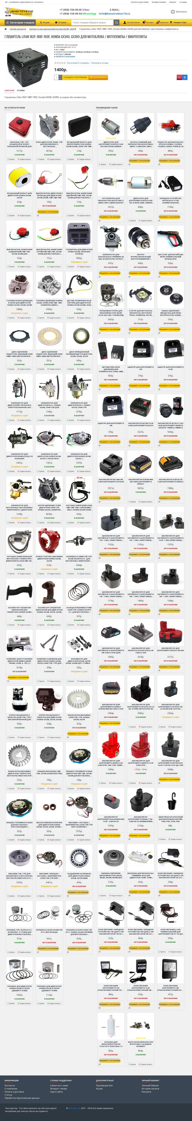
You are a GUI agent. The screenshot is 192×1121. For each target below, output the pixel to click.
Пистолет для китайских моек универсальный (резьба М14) (170, 256)
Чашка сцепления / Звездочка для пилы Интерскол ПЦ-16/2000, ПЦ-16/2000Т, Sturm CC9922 (170, 313)
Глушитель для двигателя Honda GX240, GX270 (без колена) (79, 251)
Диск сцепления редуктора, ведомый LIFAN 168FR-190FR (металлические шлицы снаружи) (19, 354)
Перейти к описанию (65, 57)
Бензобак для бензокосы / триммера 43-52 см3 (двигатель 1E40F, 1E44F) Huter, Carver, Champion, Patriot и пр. (140, 875)
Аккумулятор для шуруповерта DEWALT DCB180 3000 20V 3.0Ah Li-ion (111, 706)
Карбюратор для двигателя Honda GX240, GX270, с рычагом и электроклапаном (49, 456)
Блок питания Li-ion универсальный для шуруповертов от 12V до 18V (170, 931)
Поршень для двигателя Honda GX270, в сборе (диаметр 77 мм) (49, 988)
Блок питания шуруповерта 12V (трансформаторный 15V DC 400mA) (110, 988)
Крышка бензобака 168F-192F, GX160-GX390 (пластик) (49, 772)
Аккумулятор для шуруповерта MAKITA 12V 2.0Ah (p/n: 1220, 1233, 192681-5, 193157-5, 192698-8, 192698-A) (111, 763)
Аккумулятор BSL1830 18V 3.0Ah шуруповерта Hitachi (111, 480)
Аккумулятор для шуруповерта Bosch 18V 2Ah (170, 649)
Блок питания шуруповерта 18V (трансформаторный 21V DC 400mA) (170, 988)
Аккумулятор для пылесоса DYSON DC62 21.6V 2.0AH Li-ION (140, 650)
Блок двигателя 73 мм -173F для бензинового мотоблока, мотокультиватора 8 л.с (49, 144)
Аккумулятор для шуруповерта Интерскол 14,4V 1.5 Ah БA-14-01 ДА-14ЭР (170, 763)
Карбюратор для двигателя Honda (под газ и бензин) (19, 456)
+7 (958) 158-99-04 (77, 13)
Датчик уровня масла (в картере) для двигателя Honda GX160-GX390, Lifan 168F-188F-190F (79, 303)
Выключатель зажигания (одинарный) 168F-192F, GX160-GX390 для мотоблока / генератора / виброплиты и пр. (19, 251)
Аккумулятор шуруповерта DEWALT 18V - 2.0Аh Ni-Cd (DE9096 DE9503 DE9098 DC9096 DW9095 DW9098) (140, 819)
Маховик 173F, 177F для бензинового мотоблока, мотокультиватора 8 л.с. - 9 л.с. (19, 876)
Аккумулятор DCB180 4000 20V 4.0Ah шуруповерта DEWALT (141, 481)
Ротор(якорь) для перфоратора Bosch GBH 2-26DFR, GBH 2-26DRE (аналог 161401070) (111, 200)
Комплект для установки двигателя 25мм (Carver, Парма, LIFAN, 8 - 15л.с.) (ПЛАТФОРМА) (19, 661)
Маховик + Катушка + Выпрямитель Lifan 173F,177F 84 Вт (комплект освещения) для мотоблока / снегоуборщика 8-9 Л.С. (79, 824)
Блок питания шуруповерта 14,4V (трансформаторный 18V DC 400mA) (140, 988)
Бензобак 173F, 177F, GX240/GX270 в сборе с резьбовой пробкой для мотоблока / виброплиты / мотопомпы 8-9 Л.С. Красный (19, 144)
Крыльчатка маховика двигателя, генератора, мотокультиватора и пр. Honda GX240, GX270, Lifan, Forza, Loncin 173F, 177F (19, 773)
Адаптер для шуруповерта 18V (111, 424)
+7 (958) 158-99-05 (74, 9)
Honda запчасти (18, 29)
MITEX (74, 47)
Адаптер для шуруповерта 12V (141, 368)
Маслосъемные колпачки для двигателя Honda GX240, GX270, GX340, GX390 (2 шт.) (49, 824)
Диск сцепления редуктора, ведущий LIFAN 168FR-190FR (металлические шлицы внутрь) (49, 354)
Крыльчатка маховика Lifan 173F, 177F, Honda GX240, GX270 (79, 717)
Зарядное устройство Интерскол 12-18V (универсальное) (170, 200)
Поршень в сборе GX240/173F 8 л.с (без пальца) (49, 931)
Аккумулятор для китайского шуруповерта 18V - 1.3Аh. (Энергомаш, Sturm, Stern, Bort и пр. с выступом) (171, 594)
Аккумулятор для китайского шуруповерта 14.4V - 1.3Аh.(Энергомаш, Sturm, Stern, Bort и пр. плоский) (171, 538)
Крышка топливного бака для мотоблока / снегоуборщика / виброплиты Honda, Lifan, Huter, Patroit (19, 824)
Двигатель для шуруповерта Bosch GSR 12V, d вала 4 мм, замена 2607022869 (140, 200)
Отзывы (21, 90)
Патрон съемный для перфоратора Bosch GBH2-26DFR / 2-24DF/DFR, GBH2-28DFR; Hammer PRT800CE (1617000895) (140, 144)
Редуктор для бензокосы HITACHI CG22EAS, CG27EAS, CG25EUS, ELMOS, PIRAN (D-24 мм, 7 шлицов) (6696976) (170, 144)
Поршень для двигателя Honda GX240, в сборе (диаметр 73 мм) (19, 988)
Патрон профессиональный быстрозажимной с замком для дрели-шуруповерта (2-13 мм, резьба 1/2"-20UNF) (141, 256)
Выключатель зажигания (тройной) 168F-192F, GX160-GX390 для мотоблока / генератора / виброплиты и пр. (49, 251)
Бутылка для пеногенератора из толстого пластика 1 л (110, 1044)
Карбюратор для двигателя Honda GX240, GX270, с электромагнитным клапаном (79, 456)
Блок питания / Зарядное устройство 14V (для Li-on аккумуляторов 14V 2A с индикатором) (111, 931)
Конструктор (74, 1108)
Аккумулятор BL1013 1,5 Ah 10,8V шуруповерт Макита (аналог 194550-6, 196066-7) (170, 425)
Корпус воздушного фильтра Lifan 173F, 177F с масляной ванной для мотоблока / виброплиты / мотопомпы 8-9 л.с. (19, 717)
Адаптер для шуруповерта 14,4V (171, 368)
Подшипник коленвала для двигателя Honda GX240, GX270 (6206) (79, 876)
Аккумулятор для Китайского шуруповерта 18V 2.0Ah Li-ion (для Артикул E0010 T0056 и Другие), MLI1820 (111, 650)
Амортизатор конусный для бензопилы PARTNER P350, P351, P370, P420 (170, 819)
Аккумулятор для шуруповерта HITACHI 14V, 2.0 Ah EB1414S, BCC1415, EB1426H (170, 706)
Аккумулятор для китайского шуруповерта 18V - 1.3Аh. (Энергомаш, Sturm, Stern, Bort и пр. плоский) (141, 594)
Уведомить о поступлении (48, 212)
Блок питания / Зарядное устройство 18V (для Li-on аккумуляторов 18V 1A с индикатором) (140, 931)
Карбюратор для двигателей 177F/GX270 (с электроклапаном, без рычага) (19, 405)
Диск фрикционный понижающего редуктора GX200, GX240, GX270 (79, 354)
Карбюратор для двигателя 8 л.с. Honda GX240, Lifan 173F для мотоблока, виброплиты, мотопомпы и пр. (49, 405)
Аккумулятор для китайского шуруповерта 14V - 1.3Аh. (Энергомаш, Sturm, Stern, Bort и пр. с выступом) (111, 594)
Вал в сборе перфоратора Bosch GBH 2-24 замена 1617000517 (140, 1044)
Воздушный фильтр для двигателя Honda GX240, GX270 (19, 195)
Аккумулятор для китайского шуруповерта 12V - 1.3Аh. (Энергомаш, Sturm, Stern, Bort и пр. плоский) (141, 538)
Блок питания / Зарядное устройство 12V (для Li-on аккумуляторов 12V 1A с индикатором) (170, 875)
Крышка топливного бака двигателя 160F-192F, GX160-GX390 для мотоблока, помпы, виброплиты (79, 773)
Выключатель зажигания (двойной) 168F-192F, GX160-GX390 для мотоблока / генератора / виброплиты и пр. (79, 195)
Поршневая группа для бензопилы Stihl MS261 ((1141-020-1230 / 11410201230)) (111, 313)
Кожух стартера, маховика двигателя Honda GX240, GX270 (49, 558)
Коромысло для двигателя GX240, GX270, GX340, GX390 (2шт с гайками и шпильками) (79, 661)
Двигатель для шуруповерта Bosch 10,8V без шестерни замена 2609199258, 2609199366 (111, 144)
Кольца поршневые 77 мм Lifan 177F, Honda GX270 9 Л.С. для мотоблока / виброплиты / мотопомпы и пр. (79, 610)
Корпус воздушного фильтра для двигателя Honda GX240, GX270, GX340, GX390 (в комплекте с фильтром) (49, 717)
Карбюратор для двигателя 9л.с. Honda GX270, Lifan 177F (79, 405)
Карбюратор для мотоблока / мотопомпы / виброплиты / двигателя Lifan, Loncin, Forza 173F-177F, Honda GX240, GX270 (19, 507)
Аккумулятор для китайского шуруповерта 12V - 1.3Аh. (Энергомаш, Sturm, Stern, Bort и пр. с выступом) (111, 538)
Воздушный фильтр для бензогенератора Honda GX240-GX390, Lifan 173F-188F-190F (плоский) (79, 144)
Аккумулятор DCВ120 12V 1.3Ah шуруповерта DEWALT (171, 480)
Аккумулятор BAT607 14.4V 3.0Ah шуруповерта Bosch (140, 424)
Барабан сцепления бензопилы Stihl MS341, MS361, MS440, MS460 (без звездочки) (111, 875)
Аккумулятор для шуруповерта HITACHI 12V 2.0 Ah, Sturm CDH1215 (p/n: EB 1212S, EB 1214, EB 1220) (140, 706)
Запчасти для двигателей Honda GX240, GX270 (52, 29)
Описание (9, 90)
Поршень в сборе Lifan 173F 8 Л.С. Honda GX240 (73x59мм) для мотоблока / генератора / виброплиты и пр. (79, 932)
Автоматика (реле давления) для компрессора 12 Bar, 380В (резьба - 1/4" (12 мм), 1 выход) (111, 369)
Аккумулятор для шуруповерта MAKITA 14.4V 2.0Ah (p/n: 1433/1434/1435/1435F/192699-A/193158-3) (140, 763)
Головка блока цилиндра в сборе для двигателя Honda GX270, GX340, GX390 (20, 303)
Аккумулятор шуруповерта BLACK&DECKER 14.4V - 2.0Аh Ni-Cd (111, 819)
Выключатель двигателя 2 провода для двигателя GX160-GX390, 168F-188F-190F (49, 195)
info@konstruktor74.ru (114, 13)
